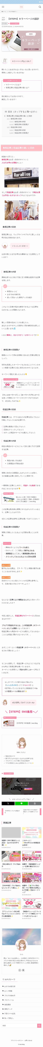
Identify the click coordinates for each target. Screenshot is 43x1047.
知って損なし (9, 1018)
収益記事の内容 (20, 130)
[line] (23, 970)
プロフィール (9, 1000)
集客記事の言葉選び (22, 124)
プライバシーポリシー (17, 1040)
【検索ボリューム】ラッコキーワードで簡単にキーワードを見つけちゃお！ (27, 385)
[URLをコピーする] (34, 803)
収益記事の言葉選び (22, 133)
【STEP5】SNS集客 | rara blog (27, 723)
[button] (8, 803)
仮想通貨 (7, 1004)
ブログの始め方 (15, 23)
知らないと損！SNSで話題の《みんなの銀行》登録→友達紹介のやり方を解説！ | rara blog (27, 499)
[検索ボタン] (40, 7)
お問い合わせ (28, 1040)
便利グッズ (8, 1009)
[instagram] (19, 970)
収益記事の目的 (16, 127)
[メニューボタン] (3, 7)
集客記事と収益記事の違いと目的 (19, 116)
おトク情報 (8, 991)
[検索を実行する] (39, 1026)
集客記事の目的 (16, 119)
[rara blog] (21, 7)
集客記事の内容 (20, 121)
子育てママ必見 (9, 1013)
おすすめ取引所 (9, 986)
